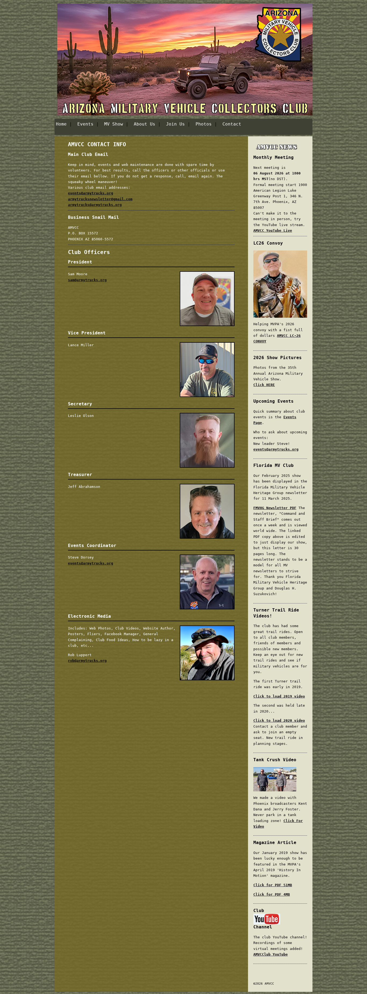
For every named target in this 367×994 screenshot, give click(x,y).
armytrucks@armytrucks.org (95, 205)
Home (61, 124)
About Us (144, 124)
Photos (204, 124)
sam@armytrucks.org (87, 280)
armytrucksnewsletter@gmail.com (100, 199)
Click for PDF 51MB (272, 885)
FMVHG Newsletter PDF (274, 508)
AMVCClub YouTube (270, 954)
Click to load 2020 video (279, 720)
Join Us (175, 124)
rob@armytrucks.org (87, 661)
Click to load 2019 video (279, 696)
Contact (231, 124)
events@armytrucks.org (90, 193)
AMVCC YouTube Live (272, 230)
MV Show (113, 124)
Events (85, 124)
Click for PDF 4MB (271, 894)
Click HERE (264, 385)
